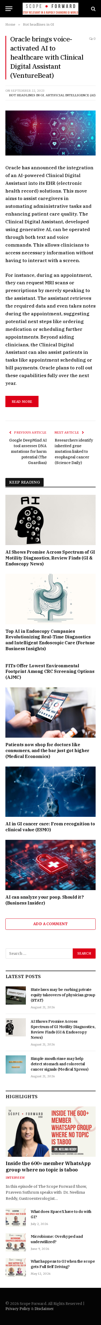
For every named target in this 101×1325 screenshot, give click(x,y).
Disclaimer (44, 1309)
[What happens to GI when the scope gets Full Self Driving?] (16, 1267)
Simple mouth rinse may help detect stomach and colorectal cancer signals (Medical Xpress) (59, 1064)
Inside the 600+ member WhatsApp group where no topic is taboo (48, 1166)
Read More (22, 402)
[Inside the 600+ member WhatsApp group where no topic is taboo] (51, 1131)
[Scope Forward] (50, 8)
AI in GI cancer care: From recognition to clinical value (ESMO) (50, 826)
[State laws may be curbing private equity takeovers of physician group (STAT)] (16, 995)
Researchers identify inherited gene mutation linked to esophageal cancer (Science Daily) (74, 451)
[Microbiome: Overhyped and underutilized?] (16, 1242)
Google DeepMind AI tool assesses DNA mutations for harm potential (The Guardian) (28, 451)
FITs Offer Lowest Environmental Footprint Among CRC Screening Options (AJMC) (49, 671)
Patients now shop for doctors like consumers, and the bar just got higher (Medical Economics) (47, 750)
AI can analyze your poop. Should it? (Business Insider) (44, 900)
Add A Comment (50, 924)
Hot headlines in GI (26, 95)
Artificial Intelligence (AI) (71, 95)
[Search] (93, 9)
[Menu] (8, 9)
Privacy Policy (17, 1309)
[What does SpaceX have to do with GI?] (16, 1217)
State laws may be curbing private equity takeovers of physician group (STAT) (63, 995)
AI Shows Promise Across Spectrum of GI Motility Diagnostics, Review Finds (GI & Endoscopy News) (50, 557)
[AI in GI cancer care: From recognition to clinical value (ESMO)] (50, 792)
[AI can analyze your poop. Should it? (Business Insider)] (50, 865)
